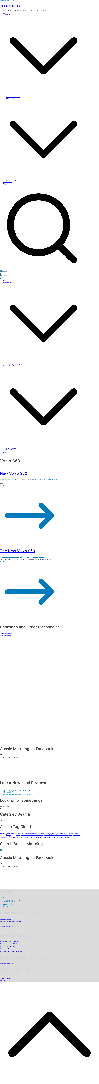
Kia (7, 835)
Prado (71, 835)
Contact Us (5, 184)
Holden (61, 833)
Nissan (59, 835)
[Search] (0, 271)
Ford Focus (47, 833)
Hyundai (2, 835)
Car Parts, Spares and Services (13, 180)
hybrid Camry (76, 833)
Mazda (14, 835)
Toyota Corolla (23, 837)
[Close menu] (0, 278)
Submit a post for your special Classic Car (9, 943)
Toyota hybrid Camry (37, 837)
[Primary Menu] (0, 274)
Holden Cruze (67, 833)
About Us (5, 183)
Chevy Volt (24, 833)
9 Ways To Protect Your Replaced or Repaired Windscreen (16, 790)
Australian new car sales (11, 833)
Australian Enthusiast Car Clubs (13, 97)
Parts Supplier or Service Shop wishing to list (10, 921)
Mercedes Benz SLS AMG (32, 835)
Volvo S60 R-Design (47, 479)
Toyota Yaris (58, 837)
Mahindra (9, 835)
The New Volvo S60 (17, 551)
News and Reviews (7, 182)
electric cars (32, 833)
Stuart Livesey (5, 479)
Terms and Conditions (5, 978)
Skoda (79, 835)
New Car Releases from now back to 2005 (9, 941)
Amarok (1, 833)
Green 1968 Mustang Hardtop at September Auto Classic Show (17, 794)
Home (4, 13)
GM (58, 833)
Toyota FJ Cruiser (29, 837)
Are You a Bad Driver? (8, 791)
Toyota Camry (18, 837)
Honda (71, 833)
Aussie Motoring (10, 5)
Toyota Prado (46, 837)
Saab (77, 835)
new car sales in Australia (51, 835)
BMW (20, 833)
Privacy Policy (3, 976)
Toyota (12, 837)
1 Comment (54, 479)
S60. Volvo (35, 557)
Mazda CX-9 (18, 835)
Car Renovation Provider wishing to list (9, 924)
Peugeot (68, 835)
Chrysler (28, 833)
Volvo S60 (39, 479)
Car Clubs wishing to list (5, 919)
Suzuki (2, 837)
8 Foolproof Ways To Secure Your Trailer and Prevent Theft (16, 789)
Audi (4, 833)
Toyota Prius (52, 837)
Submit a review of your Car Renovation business (11, 951)
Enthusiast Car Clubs (8, 282)
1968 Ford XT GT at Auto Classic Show (12, 792)
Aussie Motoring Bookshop (6, 963)
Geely (56, 833)
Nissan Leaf (64, 835)
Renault (74, 835)
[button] (43, 95)
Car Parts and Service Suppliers (10, 365)
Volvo (28, 479)
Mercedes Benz (24, 835)
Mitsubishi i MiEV (40, 835)
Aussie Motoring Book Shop (6, 633)
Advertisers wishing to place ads (7, 926)
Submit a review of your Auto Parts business (10, 948)
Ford (43, 833)
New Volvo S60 (13, 473)
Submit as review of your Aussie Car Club (9, 946)
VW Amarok (66, 837)
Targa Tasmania (6, 837)
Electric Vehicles (38, 833)
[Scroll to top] (49, 1083)
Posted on (15, 479)
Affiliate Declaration (4, 980)
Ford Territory (52, 833)
